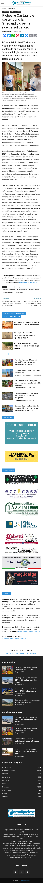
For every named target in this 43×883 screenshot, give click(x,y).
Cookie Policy (27, 841)
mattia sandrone (22, 289)
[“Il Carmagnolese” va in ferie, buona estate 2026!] (7, 373)
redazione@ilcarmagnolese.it (29, 632)
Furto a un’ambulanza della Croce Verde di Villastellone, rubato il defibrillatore (27, 691)
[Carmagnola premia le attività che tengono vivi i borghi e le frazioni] (7, 408)
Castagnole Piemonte (22, 287)
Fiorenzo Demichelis (9, 289)
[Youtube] (27, 872)
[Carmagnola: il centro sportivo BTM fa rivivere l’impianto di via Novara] (7, 680)
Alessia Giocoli (19, 364)
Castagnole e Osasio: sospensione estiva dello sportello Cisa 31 (25, 335)
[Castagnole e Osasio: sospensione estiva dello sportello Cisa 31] (7, 335)
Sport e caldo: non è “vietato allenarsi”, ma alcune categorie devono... (26, 751)
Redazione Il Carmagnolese (23, 375)
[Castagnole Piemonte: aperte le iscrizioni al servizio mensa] (7, 325)
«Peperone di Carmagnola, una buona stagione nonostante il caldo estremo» (28, 383)
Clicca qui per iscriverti (28, 282)
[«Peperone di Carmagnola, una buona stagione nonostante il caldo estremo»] (7, 383)
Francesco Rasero (20, 387)
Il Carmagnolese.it (24, 880)
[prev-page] (3, 354)
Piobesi (19, 11)
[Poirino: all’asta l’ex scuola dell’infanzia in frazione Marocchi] (7, 741)
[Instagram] (21, 872)
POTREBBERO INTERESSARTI (14, 313)
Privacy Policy (16, 841)
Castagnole (11, 8)
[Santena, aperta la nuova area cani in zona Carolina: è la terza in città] (7, 702)
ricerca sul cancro (8, 292)
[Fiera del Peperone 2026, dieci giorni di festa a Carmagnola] (7, 362)
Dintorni (13, 11)
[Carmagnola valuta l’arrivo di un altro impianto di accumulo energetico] (7, 396)
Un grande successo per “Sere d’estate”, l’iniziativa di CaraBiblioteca (11, 303)
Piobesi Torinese (34, 289)
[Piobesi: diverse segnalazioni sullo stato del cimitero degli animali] (7, 346)
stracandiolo (19, 292)
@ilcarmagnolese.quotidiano (21, 653)
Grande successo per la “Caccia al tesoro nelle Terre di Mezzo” (32, 303)
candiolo (11, 287)
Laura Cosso (8, 31)
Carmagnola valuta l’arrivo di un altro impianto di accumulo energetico (26, 395)
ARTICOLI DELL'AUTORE (12, 316)
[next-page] (7, 354)
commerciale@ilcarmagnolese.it (14, 638)
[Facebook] (15, 872)
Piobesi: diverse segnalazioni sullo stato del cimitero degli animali (26, 345)
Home (4, 8)
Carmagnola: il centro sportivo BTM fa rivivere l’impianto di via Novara (26, 680)
